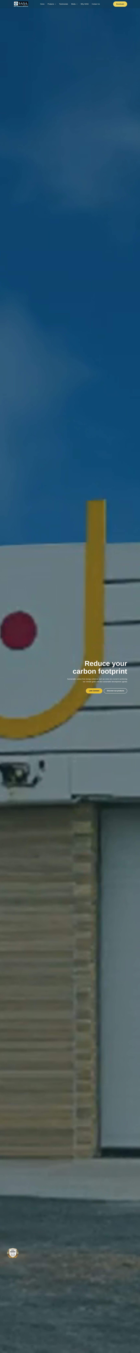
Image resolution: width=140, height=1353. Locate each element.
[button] (55, 4)
